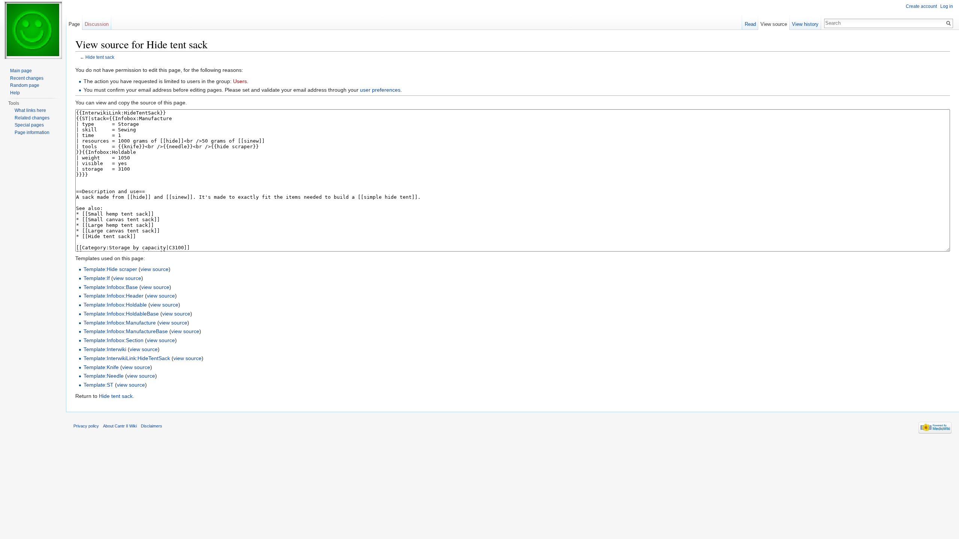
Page (74, 24)
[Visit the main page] (33, 30)
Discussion (97, 24)
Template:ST (99, 385)
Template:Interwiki (105, 349)
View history (805, 24)
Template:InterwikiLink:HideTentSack (127, 358)
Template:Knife (101, 367)
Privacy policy (86, 426)
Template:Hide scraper (110, 269)
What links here (30, 110)
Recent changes (26, 78)
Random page (24, 85)
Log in (946, 6)
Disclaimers (151, 426)
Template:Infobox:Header (113, 296)
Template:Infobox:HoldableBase (121, 314)
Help (15, 92)
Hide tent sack (99, 57)
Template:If (97, 278)
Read (750, 24)
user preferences (380, 90)
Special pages (29, 125)
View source (773, 24)
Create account (921, 6)
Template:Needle (104, 376)
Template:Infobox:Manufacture (120, 323)
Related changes (32, 118)
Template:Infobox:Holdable (115, 305)
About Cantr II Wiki (120, 426)
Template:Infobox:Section (113, 340)
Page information (32, 132)
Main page (21, 70)
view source (154, 269)
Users (240, 81)
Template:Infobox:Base (111, 287)
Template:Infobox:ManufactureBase (126, 331)
